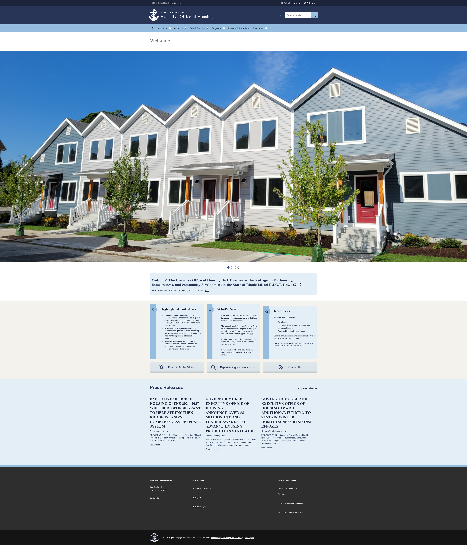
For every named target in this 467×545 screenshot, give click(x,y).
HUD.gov (196, 497)
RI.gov (280, 494)
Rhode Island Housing (201, 488)
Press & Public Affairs (238, 28)
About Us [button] (165, 27)
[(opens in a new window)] (280, 15)
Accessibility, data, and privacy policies (226, 537)
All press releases (307, 388)
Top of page (249, 537)
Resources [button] (261, 27)
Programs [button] (219, 27)
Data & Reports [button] (200, 27)
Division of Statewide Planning (290, 503)
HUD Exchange (199, 506)
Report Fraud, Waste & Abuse (289, 512)
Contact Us (154, 498)
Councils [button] (181, 27)
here (207, 290)
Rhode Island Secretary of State (286, 338)
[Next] (464, 267)
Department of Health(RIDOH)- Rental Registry (293, 344)
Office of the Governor (286, 488)
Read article (155, 444)
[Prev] (2, 267)
